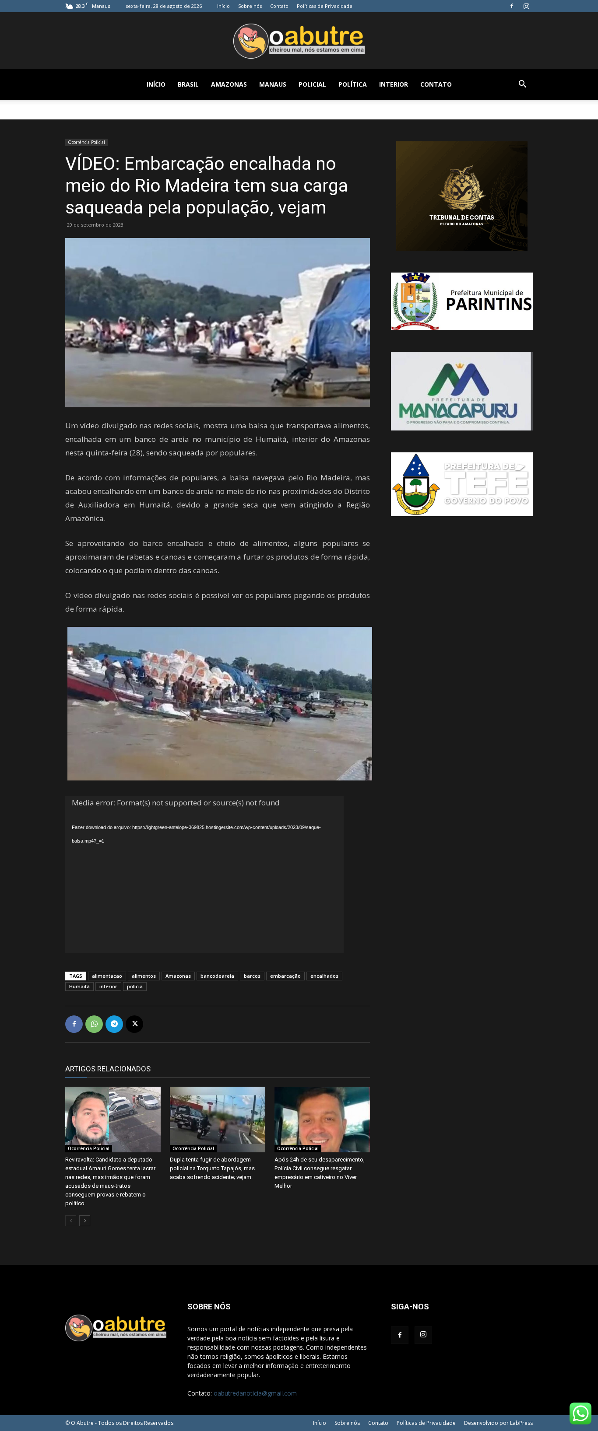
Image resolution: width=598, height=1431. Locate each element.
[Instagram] (526, 6)
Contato (279, 6)
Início (223, 6)
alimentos (144, 976)
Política (352, 84)
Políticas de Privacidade (324, 6)
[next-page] (84, 1220)
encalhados (324, 976)
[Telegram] (114, 1024)
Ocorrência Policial (86, 142)
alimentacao (107, 976)
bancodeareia (217, 976)
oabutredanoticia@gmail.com (255, 1393)
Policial (312, 84)
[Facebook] (511, 6)
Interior (393, 84)
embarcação (285, 976)
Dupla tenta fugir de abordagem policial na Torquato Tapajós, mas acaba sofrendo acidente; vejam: (212, 1168)
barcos (252, 976)
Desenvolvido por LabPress (498, 1423)
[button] (522, 85)
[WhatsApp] (94, 1024)
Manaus (272, 84)
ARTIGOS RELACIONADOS (108, 1068)
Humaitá (79, 986)
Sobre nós (250, 6)
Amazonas (229, 84)
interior (108, 986)
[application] (204, 874)
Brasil (188, 84)
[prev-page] (70, 1220)
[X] (134, 1024)
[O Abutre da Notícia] (299, 41)
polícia (135, 986)
